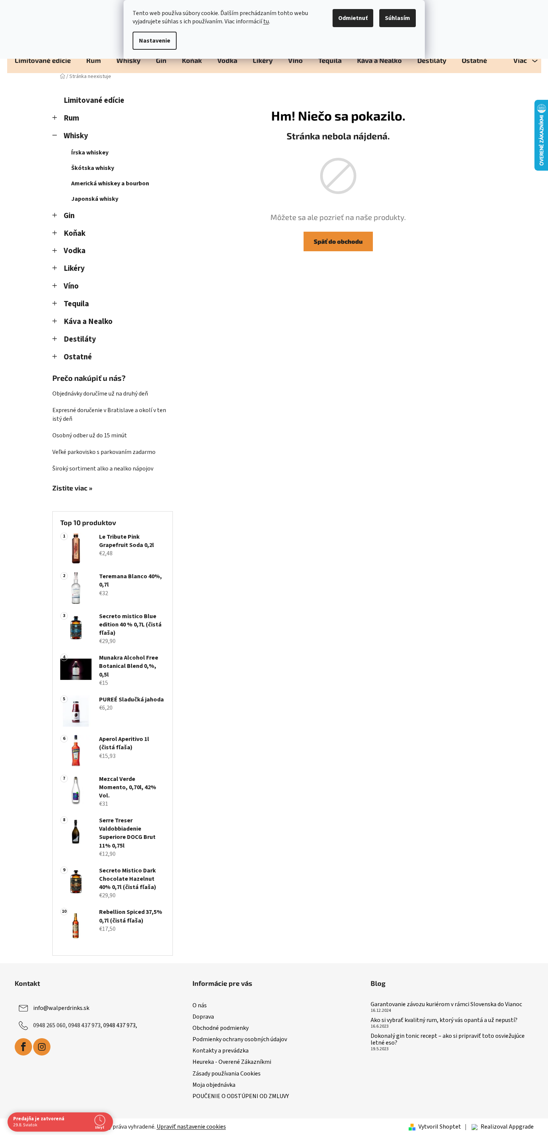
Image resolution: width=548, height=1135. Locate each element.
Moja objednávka (213, 1085)
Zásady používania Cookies (226, 1073)
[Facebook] (23, 1047)
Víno (71, 286)
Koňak (74, 233)
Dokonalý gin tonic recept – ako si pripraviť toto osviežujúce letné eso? (448, 1039)
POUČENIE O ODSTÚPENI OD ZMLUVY (240, 1096)
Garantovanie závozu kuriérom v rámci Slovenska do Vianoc (446, 1004)
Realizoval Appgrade (507, 1127)
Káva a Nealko (88, 321)
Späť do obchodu (338, 241)
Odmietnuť (353, 18)
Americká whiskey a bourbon (110, 183)
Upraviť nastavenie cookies (191, 1127)
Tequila (76, 303)
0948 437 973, (120, 1025)
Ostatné (78, 356)
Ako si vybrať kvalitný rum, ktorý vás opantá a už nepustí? (444, 1020)
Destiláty (80, 339)
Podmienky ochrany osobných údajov (239, 1039)
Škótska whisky (92, 168)
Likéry (74, 268)
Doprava (203, 1017)
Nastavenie (154, 41)
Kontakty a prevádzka (220, 1050)
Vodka (74, 250)
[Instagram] (41, 1047)
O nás (199, 1005)
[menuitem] (42, 60)
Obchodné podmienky (220, 1028)
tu (266, 21)
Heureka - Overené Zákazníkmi (231, 1062)
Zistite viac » (72, 488)
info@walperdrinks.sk (61, 1008)
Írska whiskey (89, 152)
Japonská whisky (94, 199)
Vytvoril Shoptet (439, 1127)
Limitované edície (94, 100)
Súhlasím (397, 18)
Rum (71, 118)
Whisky (76, 135)
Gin (69, 215)
